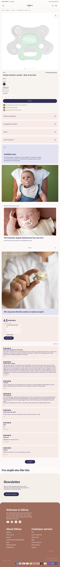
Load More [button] (30, 461)
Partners (8, 537)
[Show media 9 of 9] (35, 68)
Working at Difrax (11, 545)
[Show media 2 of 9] (25, 68)
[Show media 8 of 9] (34, 68)
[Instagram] (11, 521)
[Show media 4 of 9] (28, 68)
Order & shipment (37, 535)
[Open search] (52, 5)
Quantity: (5, 93)
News (7, 542)
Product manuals (36, 542)
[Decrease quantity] (5, 96)
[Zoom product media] (55, 15)
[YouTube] (7, 521)
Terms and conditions (51, 558)
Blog (33, 540)
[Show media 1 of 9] (24, 68)
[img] (7, 348)
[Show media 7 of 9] (32, 68)
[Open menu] (3, 5)
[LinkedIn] (20, 521)
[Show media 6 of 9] (31, 68)
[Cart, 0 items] (56, 5)
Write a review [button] (9, 338)
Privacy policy (36, 545)
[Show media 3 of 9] (27, 68)
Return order (35, 537)
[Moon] (4, 84)
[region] (30, 229)
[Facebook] (16, 521)
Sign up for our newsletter (11, 494)
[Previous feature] (5, 247)
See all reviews (9, 334)
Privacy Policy (54, 560)
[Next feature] (55, 247)
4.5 (5, 320)
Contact (34, 547)
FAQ (33, 532)
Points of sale (10, 535)
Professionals (10, 547)
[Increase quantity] (13, 96)
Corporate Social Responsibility (15, 540)
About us (8, 532)
